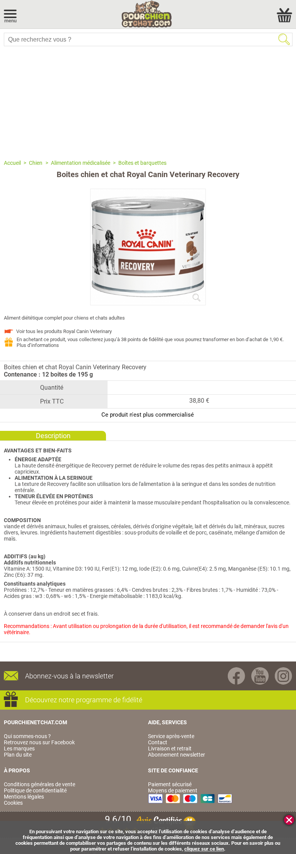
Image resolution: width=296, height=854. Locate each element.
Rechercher (284, 39)
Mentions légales (24, 797)
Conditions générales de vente (39, 784)
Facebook (236, 676)
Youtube (260, 676)
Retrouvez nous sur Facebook (39, 742)
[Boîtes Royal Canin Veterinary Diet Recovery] (148, 302)
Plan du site (18, 755)
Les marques (19, 748)
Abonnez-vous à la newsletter (69, 676)
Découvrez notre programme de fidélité (83, 700)
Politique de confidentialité (35, 790)
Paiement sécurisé (170, 784)
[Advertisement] (148, 102)
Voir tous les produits (64, 331)
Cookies (13, 803)
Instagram (283, 676)
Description (53, 436)
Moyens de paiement (172, 790)
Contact (157, 742)
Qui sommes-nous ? (27, 736)
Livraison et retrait (170, 748)
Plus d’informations (38, 345)
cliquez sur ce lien (204, 849)
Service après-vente (171, 736)
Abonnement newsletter (176, 755)
